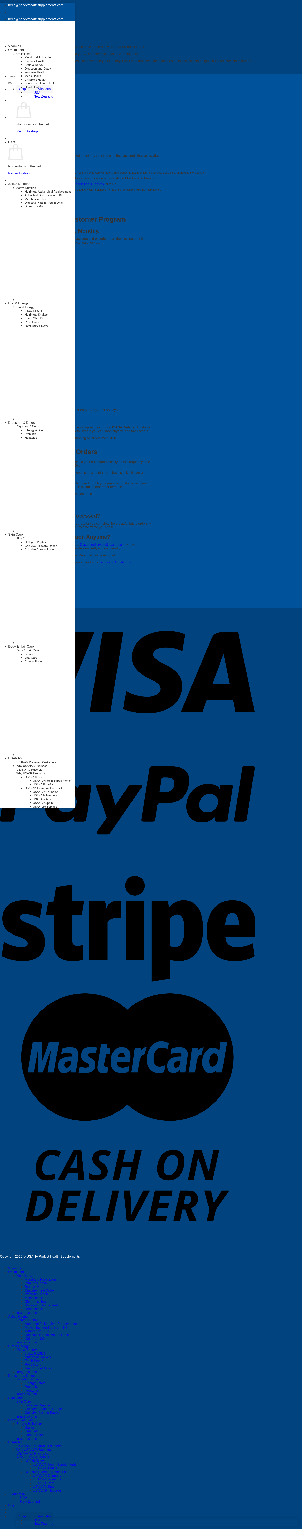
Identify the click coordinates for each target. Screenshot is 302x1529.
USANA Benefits (43, 784)
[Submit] (10, 83)
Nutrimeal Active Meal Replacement (48, 191)
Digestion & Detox (21, 422)
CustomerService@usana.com (102, 544)
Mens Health (33, 76)
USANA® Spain (43, 803)
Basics (29, 654)
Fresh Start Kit (35, 1361)
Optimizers (23, 53)
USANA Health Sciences (89, 184)
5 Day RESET (35, 1353)
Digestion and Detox (38, 68)
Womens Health (35, 72)
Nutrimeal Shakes (38, 1357)
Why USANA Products (30, 773)
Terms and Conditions (115, 562)
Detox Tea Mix (34, 206)
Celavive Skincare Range (41, 545)
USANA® (15, 758)
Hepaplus (31, 437)
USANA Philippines (45, 806)
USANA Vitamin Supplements (52, 780)
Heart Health (33, 87)
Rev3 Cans (33, 1364)
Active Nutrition (19, 184)
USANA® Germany (45, 791)
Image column (26, 1312)
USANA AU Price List (29, 769)
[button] (34, 1516)
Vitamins (14, 46)
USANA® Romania (45, 795)
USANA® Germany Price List (43, 788)
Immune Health (35, 61)
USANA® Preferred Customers (36, 762)
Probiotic (30, 433)
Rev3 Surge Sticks (38, 1368)
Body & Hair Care (21, 646)
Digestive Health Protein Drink (44, 202)
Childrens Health (35, 79)
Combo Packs (34, 661)
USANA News (33, 777)
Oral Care (31, 657)
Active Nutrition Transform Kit (43, 195)
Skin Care (15, 534)
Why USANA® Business (31, 765)
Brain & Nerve (34, 64)
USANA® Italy (42, 799)
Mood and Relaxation (38, 57)
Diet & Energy (18, 1346)
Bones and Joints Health (40, 83)
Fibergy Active (34, 430)
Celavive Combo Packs (40, 549)
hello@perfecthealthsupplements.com (35, 5)
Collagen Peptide (36, 542)
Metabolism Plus (35, 199)
